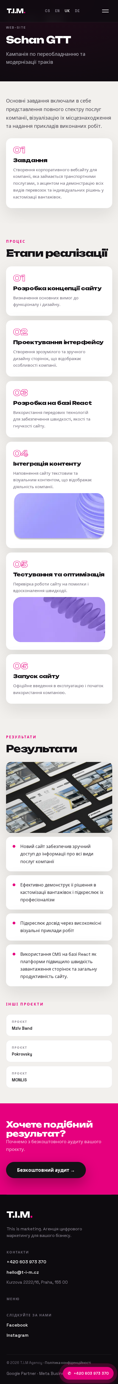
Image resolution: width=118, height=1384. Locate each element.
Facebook (17, 1325)
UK (67, 11)
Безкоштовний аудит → (46, 1170)
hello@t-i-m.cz (23, 1272)
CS (47, 11)
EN (57, 11)
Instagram (18, 1335)
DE (77, 11)
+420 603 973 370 (88, 1373)
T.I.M (16, 11)
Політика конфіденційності (68, 1362)
